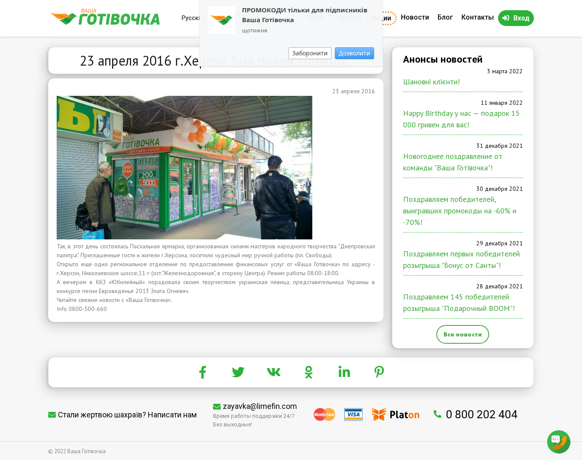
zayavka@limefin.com (260, 406)
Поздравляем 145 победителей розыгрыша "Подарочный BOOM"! (459, 302)
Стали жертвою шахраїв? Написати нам (127, 414)
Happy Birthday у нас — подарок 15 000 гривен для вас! (461, 118)
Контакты (477, 17)
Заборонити (310, 53)
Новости (415, 17)
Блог (445, 17)
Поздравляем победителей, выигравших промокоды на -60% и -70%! (459, 210)
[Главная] (105, 23)
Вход (521, 18)
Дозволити (354, 53)
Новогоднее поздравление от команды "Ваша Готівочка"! (452, 161)
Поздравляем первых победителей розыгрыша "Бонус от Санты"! (461, 259)
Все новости (463, 334)
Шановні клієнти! (431, 81)
